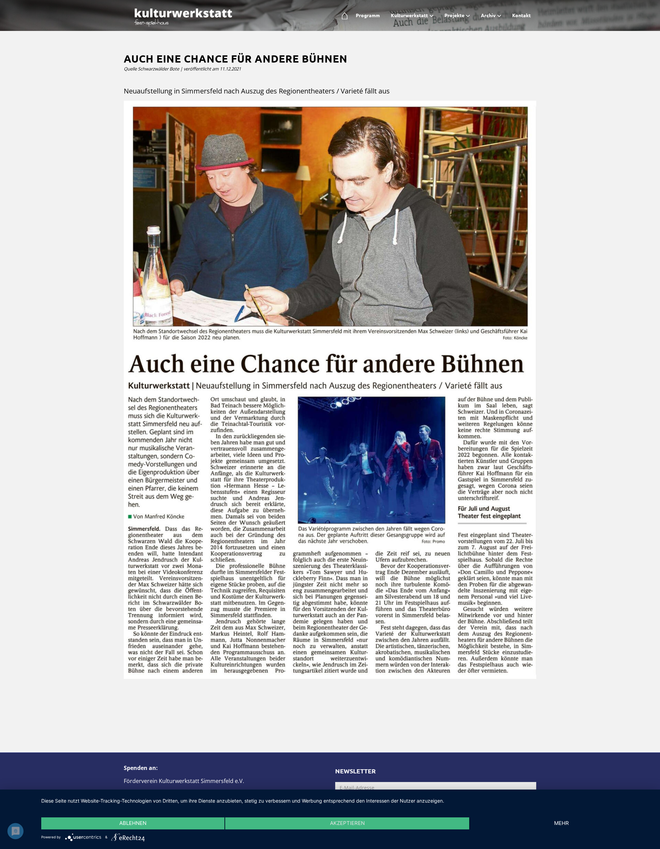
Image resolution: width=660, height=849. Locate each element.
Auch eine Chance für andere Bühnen (236, 58)
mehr (561, 823)
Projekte (454, 15)
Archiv (488, 15)
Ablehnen (132, 823)
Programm (368, 15)
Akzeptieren (347, 823)
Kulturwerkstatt (409, 15)
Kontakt (521, 15)
